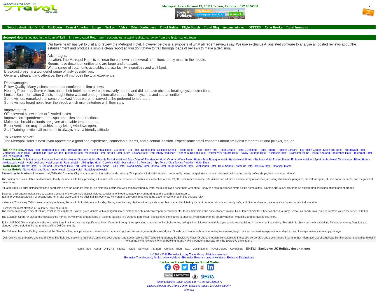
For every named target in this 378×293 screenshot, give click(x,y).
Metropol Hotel (74, 152)
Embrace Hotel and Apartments (309, 159)
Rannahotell (71, 162)
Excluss (151, 285)
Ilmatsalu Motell (282, 166)
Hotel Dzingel (227, 149)
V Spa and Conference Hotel (56, 166)
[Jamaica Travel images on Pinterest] (176, 269)
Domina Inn (148, 149)
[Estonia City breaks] (210, 18)
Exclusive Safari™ (220, 285)
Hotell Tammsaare (341, 159)
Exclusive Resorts (192, 257)
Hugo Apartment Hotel (181, 166)
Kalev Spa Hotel (332, 149)
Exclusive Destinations (240, 257)
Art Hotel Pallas (84, 166)
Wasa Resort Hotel (189, 159)
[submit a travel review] (368, 15)
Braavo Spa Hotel (78, 149)
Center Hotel (74, 169)
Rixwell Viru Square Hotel (223, 152)
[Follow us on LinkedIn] (210, 269)
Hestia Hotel (186, 149)
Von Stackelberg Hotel (15, 156)
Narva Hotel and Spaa (36, 169)
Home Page (84, 248)
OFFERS (254, 27)
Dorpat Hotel (29, 166)
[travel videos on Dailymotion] (193, 269)
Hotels (131, 248)
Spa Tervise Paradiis (181, 162)
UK (41, 27)
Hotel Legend (54, 162)
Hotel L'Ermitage (247, 149)
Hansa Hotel (158, 166)
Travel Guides (169, 27)
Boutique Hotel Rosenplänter (271, 159)
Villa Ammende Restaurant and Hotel (45, 159)
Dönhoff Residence (146, 159)
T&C (187, 248)
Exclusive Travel (198, 285)
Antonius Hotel (244, 166)
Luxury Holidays (215, 257)
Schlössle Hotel (278, 152)
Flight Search (191, 27)
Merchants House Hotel (16, 152)
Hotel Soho (102, 166)
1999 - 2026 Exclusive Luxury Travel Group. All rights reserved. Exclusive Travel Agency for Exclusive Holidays (176, 256)
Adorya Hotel (32, 149)
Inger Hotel (58, 169)
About (97, 248)
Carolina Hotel (111, 162)
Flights (121, 248)
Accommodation (234, 27)
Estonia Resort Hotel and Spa (115, 159)
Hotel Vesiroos (35, 162)
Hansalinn (128, 162)
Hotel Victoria (168, 159)
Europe (96, 27)
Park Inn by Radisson (162, 152)
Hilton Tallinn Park (206, 149)
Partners (156, 248)
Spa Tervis (160, 162)
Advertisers (236, 248)
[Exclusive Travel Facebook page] (167, 269)
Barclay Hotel (263, 166)
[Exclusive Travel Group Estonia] (30, 12)
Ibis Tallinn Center (310, 149)
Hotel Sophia (226, 166)
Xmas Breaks (273, 27)
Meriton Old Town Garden (48, 152)
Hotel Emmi (203, 162)
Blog (179, 248)
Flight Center (180, 285)
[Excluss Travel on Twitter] (185, 269)
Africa (123, 27)
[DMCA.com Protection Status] (177, 277)
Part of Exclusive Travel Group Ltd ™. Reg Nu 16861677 (189, 281)
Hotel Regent (267, 149)
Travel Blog (211, 27)
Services (143, 248)
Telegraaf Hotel (363, 152)
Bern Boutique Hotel (54, 149)
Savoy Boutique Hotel (253, 152)
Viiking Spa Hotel (91, 162)
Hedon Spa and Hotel (82, 159)
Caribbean (55, 27)
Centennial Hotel (101, 149)
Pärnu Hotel (361, 159)
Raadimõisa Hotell (138, 166)
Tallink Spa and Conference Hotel (332, 152)
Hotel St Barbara (287, 149)
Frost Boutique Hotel (215, 159)
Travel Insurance (297, 27)
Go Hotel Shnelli (167, 149)
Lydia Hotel (118, 166)
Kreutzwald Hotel (355, 149)
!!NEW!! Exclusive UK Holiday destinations (278, 248)
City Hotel (119, 149)
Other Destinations (143, 27)
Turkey (110, 27)
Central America (77, 27)
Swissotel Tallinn (299, 152)
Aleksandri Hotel (206, 166)
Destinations (200, 248)
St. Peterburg (144, 162)
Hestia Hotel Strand (240, 159)
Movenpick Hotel (95, 152)
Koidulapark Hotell (13, 162)
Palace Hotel (140, 152)
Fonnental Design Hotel (191, 152)
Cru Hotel (133, 149)
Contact (168, 248)
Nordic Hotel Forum (118, 152)
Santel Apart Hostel (95, 169)
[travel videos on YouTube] (202, 269)
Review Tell (164, 285)
